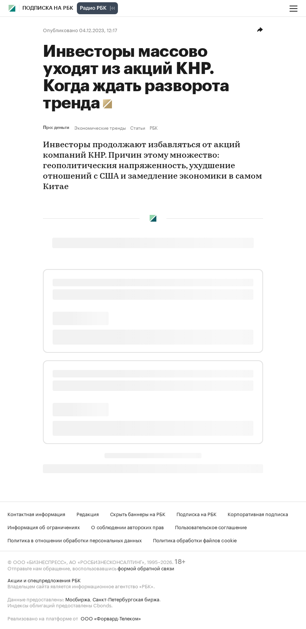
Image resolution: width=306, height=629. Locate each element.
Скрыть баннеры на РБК (137, 513)
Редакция (87, 513)
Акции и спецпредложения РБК (44, 579)
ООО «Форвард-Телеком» (111, 618)
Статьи (137, 127)
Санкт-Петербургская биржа (126, 598)
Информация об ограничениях (43, 526)
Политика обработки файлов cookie (195, 539)
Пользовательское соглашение (211, 526)
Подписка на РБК (196, 513)
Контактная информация (36, 513)
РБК (153, 127)
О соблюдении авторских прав (127, 526)
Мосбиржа (77, 598)
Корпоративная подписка (258, 513)
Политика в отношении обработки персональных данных (74, 539)
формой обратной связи (146, 567)
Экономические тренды (100, 127)
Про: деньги (57, 127)
